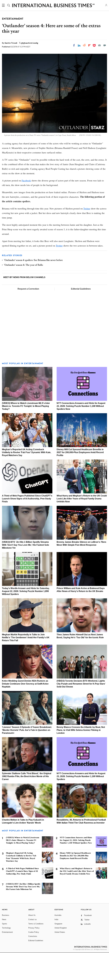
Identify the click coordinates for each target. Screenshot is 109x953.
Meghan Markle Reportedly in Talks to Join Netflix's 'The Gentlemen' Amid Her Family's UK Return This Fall (25, 637)
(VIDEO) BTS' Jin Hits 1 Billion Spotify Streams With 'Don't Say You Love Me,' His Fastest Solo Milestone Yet (25, 545)
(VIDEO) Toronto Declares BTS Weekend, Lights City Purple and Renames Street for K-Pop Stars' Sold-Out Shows (81, 684)
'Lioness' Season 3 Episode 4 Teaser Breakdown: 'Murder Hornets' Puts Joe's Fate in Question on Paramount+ (27, 730)
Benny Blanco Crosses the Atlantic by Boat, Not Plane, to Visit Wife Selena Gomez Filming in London (81, 730)
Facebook (26, 180)
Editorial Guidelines (81, 289)
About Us (31, 915)
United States (59, 932)
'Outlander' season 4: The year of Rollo (23, 265)
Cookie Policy (33, 932)
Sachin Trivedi (11, 43)
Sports (4, 924)
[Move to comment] (104, 45)
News (4, 919)
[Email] (99, 45)
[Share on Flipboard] (89, 45)
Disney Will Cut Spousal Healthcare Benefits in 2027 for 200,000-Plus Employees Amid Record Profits (80, 452)
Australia (57, 915)
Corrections (32, 936)
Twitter (86, 208)
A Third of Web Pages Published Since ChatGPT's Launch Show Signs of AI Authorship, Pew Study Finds (27, 499)
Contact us (32, 919)
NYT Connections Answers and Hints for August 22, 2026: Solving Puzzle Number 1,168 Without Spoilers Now (81, 406)
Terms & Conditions (35, 924)
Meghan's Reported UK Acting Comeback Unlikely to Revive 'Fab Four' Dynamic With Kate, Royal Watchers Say (26, 452)
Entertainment (7, 932)
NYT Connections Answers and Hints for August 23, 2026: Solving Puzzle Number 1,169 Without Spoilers (81, 776)
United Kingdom (60, 928)
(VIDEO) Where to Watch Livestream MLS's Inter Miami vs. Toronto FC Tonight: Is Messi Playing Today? (26, 406)
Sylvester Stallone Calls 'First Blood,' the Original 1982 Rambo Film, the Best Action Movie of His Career (26, 776)
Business (5, 915)
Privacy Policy (33, 928)
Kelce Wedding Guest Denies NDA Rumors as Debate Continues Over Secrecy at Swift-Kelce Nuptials (25, 684)
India (56, 919)
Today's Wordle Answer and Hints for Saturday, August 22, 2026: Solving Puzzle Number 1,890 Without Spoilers (25, 591)
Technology (6, 928)
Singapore (58, 924)
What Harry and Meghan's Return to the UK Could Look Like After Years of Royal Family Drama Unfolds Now (82, 499)
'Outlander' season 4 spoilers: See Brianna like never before (33, 260)
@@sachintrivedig (29, 43)
